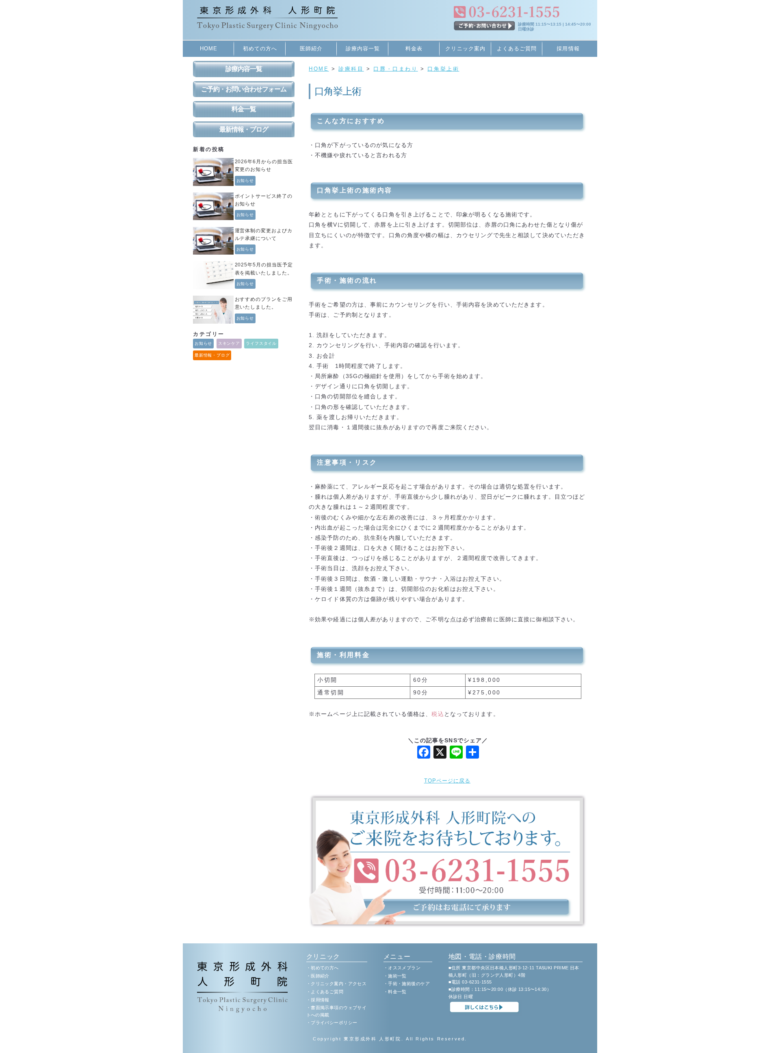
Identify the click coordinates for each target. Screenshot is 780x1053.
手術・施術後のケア (409, 983)
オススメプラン (404, 967)
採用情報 (568, 48)
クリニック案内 (465, 48)
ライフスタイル (261, 343)
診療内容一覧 (363, 48)
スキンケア (229, 343)
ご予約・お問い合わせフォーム (243, 89)
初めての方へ (260, 48)
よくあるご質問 (517, 48)
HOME (208, 48)
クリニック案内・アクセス (338, 983)
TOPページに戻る (447, 781)
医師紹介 (311, 48)
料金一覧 (244, 109)
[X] (440, 753)
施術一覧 (397, 975)
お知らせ (245, 180)
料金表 (413, 48)
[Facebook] (424, 753)
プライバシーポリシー (334, 1022)
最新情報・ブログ (243, 129)
